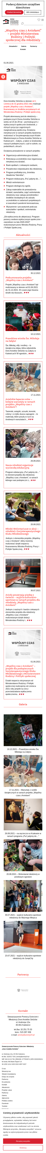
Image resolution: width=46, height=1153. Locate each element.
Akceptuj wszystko (23, 1141)
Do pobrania (6, 1082)
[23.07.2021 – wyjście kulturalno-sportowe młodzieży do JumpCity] (23, 936)
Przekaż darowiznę (14, 12)
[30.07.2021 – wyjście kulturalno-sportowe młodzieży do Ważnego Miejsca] (23, 896)
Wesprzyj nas (6, 1071)
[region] (23, 1131)
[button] (3, 77)
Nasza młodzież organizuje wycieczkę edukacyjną (19, 466)
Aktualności (6, 1087)
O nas (4, 1068)
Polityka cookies (7, 1101)
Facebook (5, 1103)
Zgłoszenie (5, 1098)
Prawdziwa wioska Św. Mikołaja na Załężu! (22, 339)
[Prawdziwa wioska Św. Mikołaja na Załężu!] (23, 316)
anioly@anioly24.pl (26, 1035)
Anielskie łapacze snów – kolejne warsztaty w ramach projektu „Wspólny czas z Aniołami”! (20, 403)
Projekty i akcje (7, 1090)
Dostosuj (23, 1148)
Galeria (4, 1095)
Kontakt (4, 1084)
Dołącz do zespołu (8, 1076)
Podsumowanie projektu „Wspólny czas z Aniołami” (19, 279)
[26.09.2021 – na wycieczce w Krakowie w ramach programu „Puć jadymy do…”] (23, 814)
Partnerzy (5, 1079)
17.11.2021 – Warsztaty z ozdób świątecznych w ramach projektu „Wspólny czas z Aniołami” (23, 792)
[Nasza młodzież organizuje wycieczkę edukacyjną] (23, 443)
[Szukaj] (22, 23)
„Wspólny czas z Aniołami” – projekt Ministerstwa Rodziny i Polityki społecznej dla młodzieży (23, 35)
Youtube (4, 1106)
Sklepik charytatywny (9, 1074)
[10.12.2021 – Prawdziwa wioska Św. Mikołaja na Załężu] (23, 730)
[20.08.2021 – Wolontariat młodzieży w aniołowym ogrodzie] (23, 855)
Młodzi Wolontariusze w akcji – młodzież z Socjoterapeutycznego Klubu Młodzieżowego (23, 531)
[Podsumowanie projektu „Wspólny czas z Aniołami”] (23, 255)
